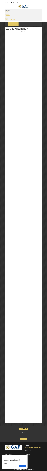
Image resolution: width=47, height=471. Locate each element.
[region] (15, 462)
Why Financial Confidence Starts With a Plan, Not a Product (21, 403)
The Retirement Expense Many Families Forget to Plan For (21, 58)
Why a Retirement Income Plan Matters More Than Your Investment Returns (23, 230)
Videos (6, 17)
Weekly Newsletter (13, 24)
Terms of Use (23, 439)
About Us (7, 13)
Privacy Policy (23, 428)
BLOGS (6, 18)
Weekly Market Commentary (26, 24)
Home (6, 11)
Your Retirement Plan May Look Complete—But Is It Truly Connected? (20, 274)
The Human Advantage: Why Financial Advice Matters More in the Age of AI (22, 101)
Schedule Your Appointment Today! (23, 435)
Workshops (7, 15)
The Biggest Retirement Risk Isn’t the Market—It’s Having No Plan (22, 187)
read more (23, 70)
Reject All (15, 466)
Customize (8, 466)
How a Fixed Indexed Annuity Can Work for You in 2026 (20, 361)
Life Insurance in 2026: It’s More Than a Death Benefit (20, 145)
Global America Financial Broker (22, 469)
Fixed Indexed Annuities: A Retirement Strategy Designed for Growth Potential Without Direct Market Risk (23, 318)
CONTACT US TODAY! (10, 19)
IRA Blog (37, 24)
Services (7, 14)
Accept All (22, 466)
